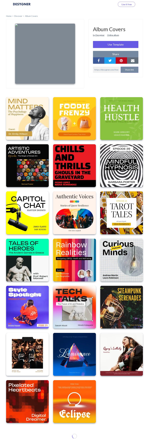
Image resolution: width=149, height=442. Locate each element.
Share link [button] (129, 69)
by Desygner (98, 35)
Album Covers (31, 16)
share (115, 54)
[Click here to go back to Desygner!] (22, 6)
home (8, 16)
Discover (18, 16)
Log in (109, 4)
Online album (113, 35)
